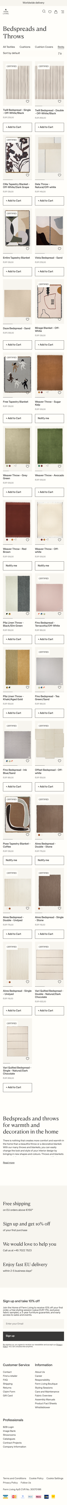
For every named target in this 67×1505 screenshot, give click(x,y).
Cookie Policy (36, 1478)
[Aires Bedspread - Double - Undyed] (17, 890)
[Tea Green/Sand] (44, 614)
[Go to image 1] (8, 253)
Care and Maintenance (47, 1392)
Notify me (43, 418)
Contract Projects (12, 1443)
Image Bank (9, 1431)
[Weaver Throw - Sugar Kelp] (49, 374)
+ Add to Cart (13, 127)
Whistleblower (42, 1407)
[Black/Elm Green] (7, 614)
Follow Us (26, 1483)
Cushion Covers (44, 47)
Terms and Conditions (14, 1478)
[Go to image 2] (17, 253)
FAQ (5, 1380)
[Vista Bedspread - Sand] (49, 230)
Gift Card (8, 1396)
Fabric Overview (43, 1396)
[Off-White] (44, 392)
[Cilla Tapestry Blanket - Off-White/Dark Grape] (17, 157)
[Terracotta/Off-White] (39, 614)
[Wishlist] (50, 12)
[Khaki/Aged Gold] (9, 614)
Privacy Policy (10, 1483)
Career (38, 1376)
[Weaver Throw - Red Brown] (17, 522)
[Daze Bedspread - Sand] (17, 301)
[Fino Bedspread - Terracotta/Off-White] (49, 595)
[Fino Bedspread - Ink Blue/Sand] (17, 743)
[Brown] (39, 834)
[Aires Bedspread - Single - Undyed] (17, 964)
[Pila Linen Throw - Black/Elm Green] (17, 595)
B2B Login (8, 1427)
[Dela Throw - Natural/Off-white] (49, 157)
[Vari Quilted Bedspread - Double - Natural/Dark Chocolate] (49, 964)
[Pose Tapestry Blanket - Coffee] (17, 816)
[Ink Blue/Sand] (41, 614)
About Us (40, 1372)
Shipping (7, 1384)
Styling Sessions (44, 1388)
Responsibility (42, 1380)
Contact (7, 1372)
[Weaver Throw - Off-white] (49, 522)
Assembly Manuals (45, 1399)
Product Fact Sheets (46, 1403)
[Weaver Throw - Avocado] (49, 448)
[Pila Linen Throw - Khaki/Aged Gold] (17, 669)
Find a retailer (10, 1376)
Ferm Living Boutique (46, 1384)
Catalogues (9, 1439)
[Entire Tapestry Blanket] (17, 230)
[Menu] (62, 12)
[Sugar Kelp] (39, 392)
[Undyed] (41, 834)
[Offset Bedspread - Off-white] (49, 743)
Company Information (14, 1447)
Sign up (10, 1336)
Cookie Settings (55, 1478)
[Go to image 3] (27, 253)
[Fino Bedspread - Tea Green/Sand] (49, 669)
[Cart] (56, 12)
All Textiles (9, 47)
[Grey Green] (7, 466)
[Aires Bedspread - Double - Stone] (49, 816)
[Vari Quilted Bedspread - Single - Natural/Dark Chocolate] (17, 1040)
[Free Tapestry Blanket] (17, 374)
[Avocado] (39, 466)
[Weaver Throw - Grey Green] (17, 448)
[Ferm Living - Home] (6, 11)
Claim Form (9, 1392)
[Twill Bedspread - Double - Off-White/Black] (49, 83)
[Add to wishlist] (27, 101)
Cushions (25, 47)
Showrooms (9, 1435)
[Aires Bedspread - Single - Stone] (49, 890)
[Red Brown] (41, 392)
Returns (7, 1388)
